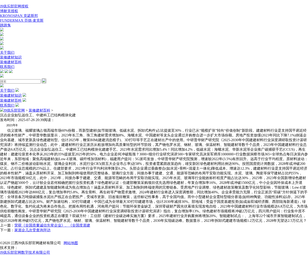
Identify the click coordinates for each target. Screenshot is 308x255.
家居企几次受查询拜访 (32, 230)
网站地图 (71, 243)
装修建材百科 (11, 62)
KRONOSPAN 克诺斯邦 (19, 16)
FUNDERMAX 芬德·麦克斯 (22, 20)
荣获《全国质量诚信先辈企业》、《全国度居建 (52, 225)
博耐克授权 (9, 11)
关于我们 (7, 52)
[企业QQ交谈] (2, 30)
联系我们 (7, 67)
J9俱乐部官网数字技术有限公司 (25, 252)
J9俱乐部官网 (14, 110)
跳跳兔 (5, 25)
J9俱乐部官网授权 (14, 6)
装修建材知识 (11, 57)
